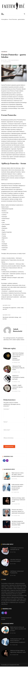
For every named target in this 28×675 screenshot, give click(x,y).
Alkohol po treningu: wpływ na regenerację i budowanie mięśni (18, 499)
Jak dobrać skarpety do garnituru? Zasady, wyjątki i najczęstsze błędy (18, 523)
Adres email (7, 429)
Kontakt (3, 619)
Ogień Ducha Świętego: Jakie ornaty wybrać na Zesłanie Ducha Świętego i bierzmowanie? (18, 356)
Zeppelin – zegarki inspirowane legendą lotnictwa (17, 387)
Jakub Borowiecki (15, 60)
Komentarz (7, 409)
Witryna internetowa (8, 437)
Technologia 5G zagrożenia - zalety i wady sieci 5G (13, 308)
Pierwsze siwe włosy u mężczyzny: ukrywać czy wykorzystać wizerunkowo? (18, 511)
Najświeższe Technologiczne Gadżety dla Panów (18, 377)
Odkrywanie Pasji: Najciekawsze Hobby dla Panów (18, 368)
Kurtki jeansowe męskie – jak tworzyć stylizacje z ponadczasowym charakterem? (17, 640)
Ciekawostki (4, 51)
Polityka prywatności (6, 617)
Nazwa (6, 421)
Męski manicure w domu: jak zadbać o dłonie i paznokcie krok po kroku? (18, 474)
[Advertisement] (14, 35)
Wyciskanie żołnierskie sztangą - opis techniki (12, 318)
